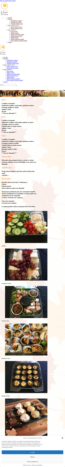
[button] (62, 438)
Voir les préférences (32, 461)
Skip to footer (12, 0)
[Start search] (16, 85)
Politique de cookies (27, 465)
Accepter (32, 452)
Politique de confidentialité (37, 465)
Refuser (32, 457)
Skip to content (4, 0)
